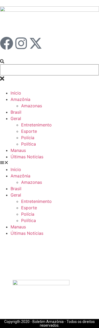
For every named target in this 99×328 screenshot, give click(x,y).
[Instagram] (21, 43)
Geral (16, 118)
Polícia (27, 137)
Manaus (18, 150)
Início (16, 93)
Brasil (16, 112)
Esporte (29, 131)
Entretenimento (36, 124)
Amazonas (31, 105)
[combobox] (49, 69)
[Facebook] (6, 43)
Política (28, 144)
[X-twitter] (35, 43)
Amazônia (20, 99)
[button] (49, 163)
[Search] (2, 61)
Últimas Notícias (27, 156)
